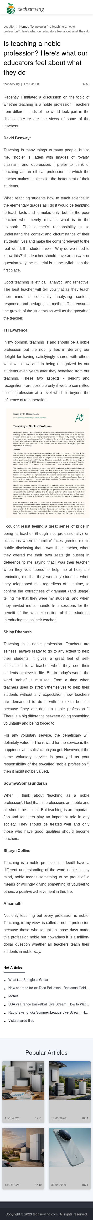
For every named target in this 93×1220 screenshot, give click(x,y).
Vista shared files (21, 1020)
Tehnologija (38, 26)
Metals (13, 995)
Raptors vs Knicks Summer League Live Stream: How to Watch (48, 1012)
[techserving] (24, 7)
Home (23, 26)
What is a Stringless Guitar (28, 979)
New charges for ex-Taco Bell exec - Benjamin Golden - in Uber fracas (48, 987)
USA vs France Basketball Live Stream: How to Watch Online (48, 1004)
